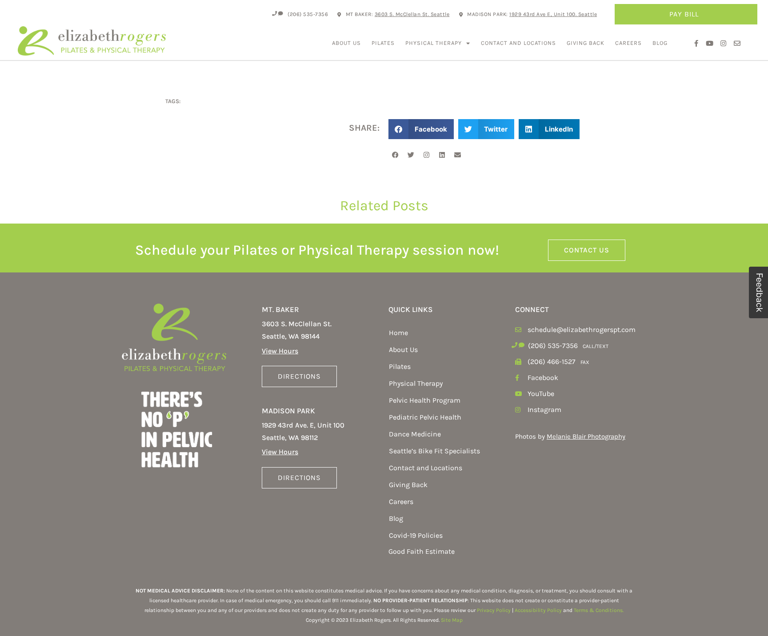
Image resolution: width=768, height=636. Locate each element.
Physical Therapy (433, 43)
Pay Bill (684, 14)
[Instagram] (426, 154)
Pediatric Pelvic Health (425, 417)
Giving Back (585, 43)
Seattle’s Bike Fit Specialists (434, 451)
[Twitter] (410, 154)
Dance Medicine (415, 434)
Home (398, 332)
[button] (421, 129)
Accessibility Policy (538, 610)
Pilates (383, 43)
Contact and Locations (518, 43)
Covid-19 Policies (416, 535)
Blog (660, 43)
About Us (346, 43)
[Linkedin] (441, 154)
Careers (628, 43)
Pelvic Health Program (424, 400)
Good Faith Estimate (421, 551)
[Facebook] (395, 154)
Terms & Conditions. (599, 610)
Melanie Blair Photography (586, 436)
